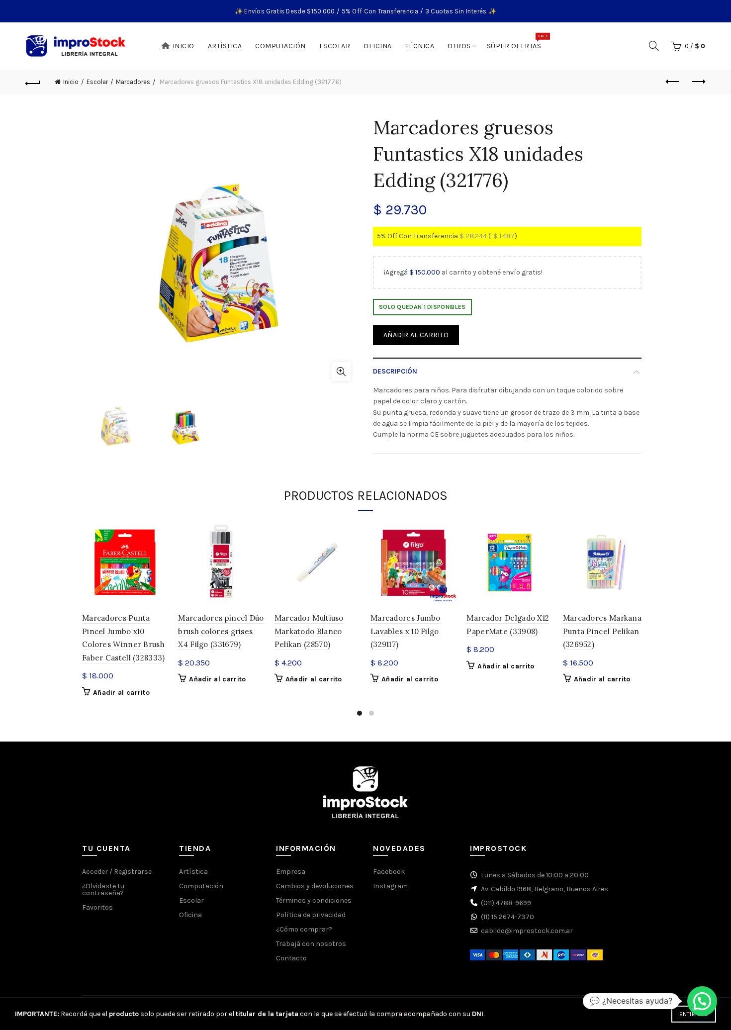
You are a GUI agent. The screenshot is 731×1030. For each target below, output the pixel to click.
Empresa (290, 871)
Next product (697, 82)
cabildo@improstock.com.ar (527, 931)
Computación (280, 46)
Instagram (390, 886)
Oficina (378, 46)
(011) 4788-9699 (506, 903)
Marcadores (133, 82)
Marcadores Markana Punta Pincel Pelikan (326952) (602, 631)
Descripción (395, 371)
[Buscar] (654, 45)
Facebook (389, 871)
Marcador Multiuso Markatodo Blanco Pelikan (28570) (309, 631)
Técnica (420, 46)
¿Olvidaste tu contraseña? (103, 889)
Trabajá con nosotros (311, 943)
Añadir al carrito (416, 335)
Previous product (672, 82)
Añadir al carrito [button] (121, 692)
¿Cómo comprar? (304, 929)
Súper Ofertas (517, 41)
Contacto (291, 958)
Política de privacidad (311, 915)
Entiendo (693, 1014)
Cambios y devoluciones (315, 886)
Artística (225, 46)
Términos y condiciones (314, 900)
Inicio (183, 46)
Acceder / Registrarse (117, 871)
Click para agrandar (341, 371)
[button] (702, 1001)
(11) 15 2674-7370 (507, 917)
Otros (459, 46)
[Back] (33, 82)
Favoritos (97, 907)
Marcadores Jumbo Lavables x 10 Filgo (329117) (405, 631)
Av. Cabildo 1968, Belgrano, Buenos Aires (544, 889)
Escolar (335, 46)
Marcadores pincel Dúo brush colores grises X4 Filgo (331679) (221, 631)
